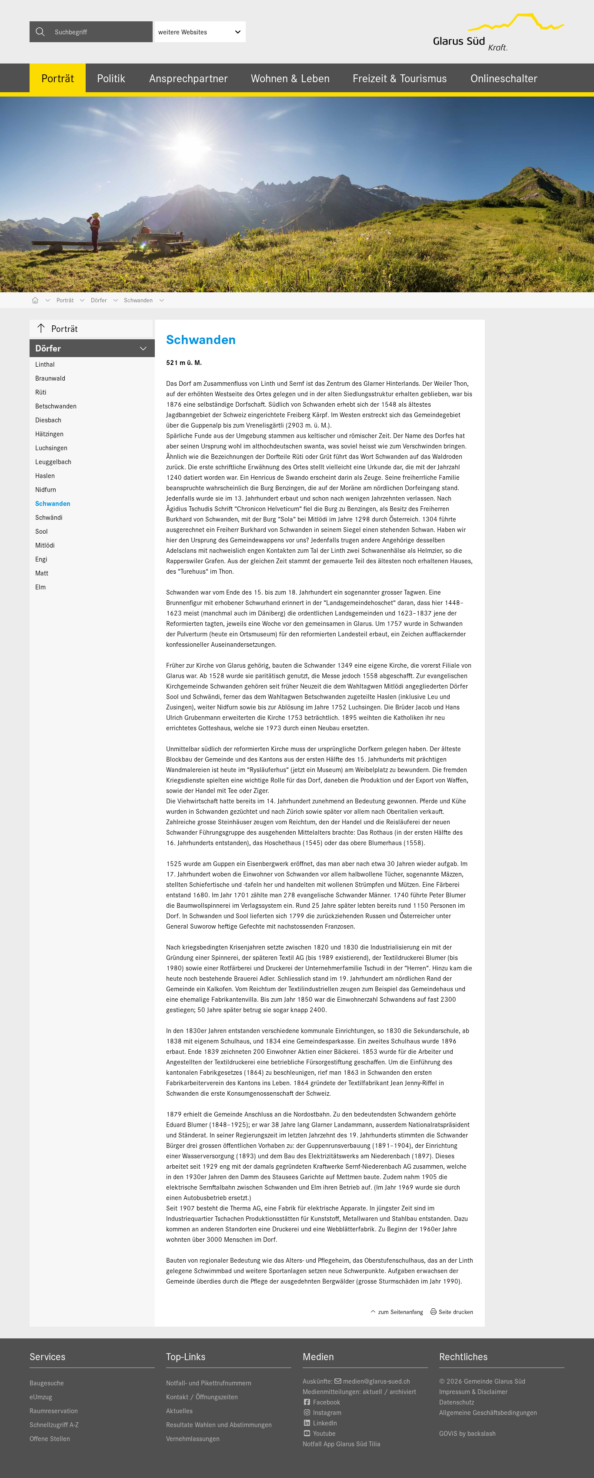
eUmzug (41, 1396)
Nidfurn (45, 489)
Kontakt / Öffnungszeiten (202, 1396)
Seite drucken (455, 1311)
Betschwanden (56, 405)
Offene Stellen (50, 1438)
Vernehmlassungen (193, 1438)
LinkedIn (324, 1422)
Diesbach (48, 419)
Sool (41, 530)
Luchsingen (51, 447)
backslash (481, 1433)
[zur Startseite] (499, 31)
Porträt (57, 77)
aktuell (372, 1391)
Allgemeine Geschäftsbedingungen (488, 1412)
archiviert (403, 1391)
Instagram (326, 1412)
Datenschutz (456, 1401)
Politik (111, 77)
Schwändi (49, 517)
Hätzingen (49, 433)
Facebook (325, 1401)
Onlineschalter (504, 77)
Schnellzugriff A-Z (54, 1424)
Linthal (45, 363)
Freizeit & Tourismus (400, 77)
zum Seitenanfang (400, 1311)
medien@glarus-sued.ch (376, 1380)
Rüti (41, 391)
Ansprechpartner (188, 77)
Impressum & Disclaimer (473, 1391)
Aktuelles (179, 1410)
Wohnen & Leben (290, 77)
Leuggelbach (53, 461)
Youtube (323, 1433)
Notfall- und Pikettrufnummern (208, 1382)
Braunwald (50, 377)
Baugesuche (47, 1382)
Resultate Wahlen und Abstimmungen (219, 1424)
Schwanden (52, 503)
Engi (41, 558)
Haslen (45, 475)
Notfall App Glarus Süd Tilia (341, 1443)
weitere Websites (182, 31)
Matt (41, 572)
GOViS (448, 1433)
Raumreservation (54, 1410)
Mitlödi (45, 544)
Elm (40, 586)
